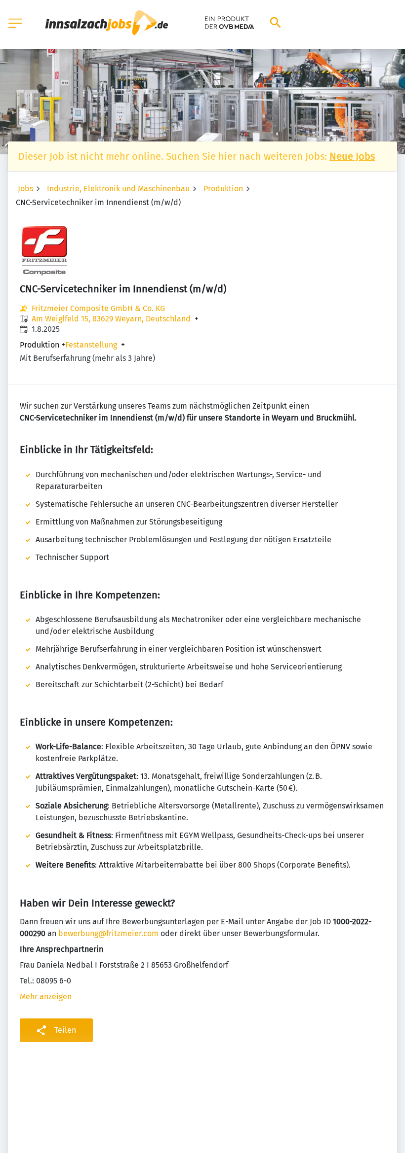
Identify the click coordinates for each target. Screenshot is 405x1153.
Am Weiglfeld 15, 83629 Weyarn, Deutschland (111, 318)
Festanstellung (91, 345)
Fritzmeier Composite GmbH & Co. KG (98, 308)
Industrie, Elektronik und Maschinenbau (118, 188)
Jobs (25, 188)
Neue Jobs (352, 156)
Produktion (223, 188)
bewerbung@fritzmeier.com (108, 933)
